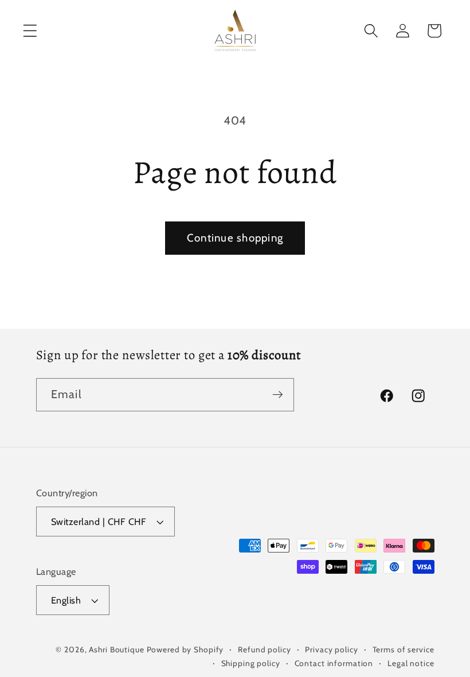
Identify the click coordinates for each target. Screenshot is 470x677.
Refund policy (264, 649)
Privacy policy (331, 649)
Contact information (334, 663)
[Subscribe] (277, 394)
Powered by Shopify (185, 649)
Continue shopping (235, 237)
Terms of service (403, 649)
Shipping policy (250, 663)
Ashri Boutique (116, 649)
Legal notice (410, 663)
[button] (30, 30)
